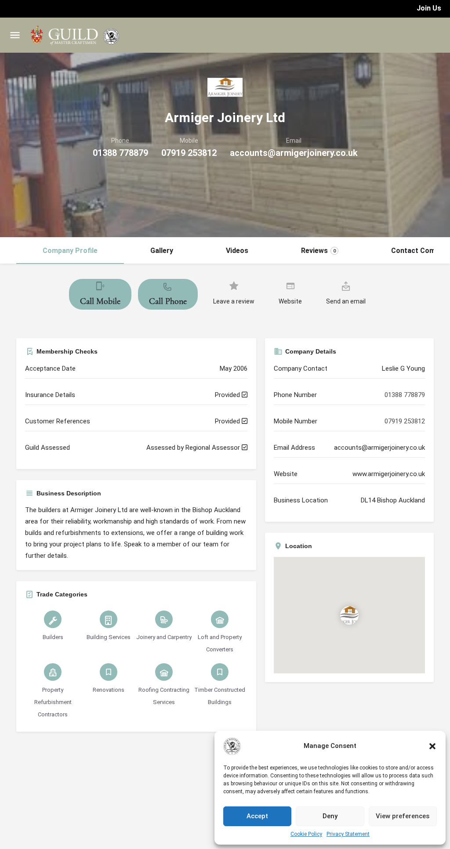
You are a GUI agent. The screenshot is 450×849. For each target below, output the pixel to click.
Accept (257, 816)
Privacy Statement (348, 834)
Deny (330, 816)
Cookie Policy (306, 834)
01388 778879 (120, 153)
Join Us (429, 8)
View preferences (402, 816)
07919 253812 (189, 153)
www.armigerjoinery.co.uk (388, 474)
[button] (432, 746)
